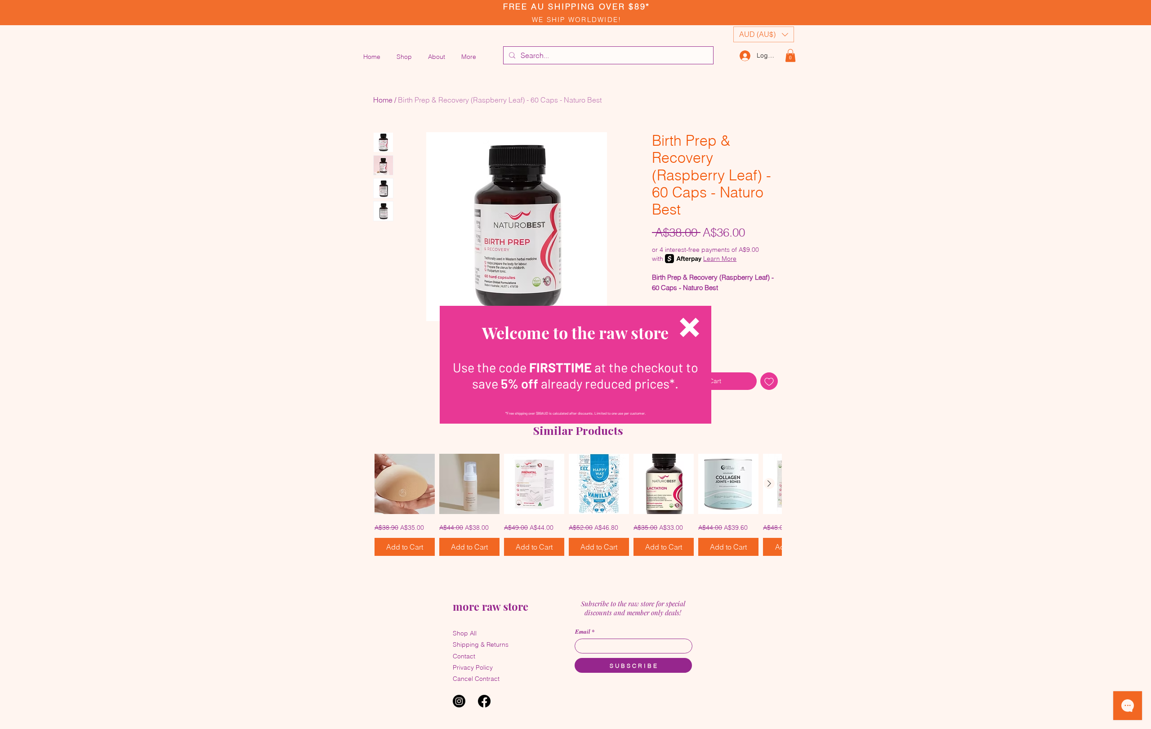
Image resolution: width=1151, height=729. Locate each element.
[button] (689, 327)
